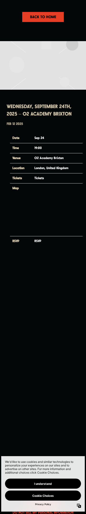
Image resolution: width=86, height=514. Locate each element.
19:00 (38, 148)
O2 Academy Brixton (49, 158)
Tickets (39, 178)
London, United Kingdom (51, 168)
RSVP (37, 241)
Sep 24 (39, 138)
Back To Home (43, 17)
